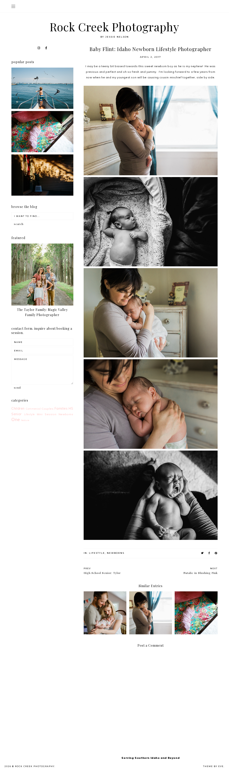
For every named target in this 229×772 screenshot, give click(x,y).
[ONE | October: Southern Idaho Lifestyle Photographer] (42, 194)
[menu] (13, 6)
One (15, 419)
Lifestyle (97, 553)
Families (61, 408)
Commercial (33, 408)
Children (18, 408)
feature (25, 420)
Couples (47, 408)
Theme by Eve (213, 766)
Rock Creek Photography (114, 26)
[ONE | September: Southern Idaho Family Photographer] (42, 107)
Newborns (115, 553)
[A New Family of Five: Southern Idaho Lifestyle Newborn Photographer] (42, 151)
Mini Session (46, 414)
